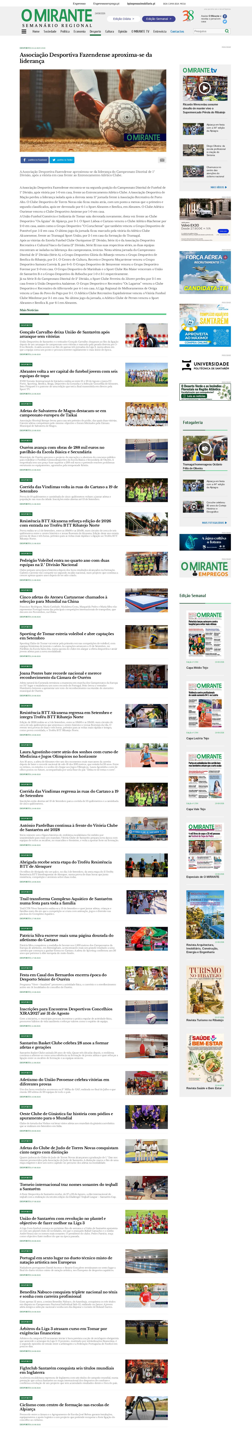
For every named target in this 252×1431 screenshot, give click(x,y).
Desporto (25, 48)
